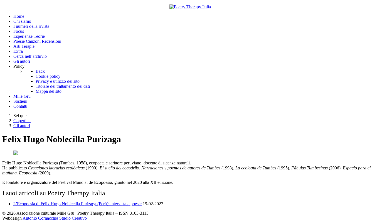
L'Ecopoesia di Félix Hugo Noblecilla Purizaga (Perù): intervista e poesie (77, 203)
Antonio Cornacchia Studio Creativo (55, 218)
